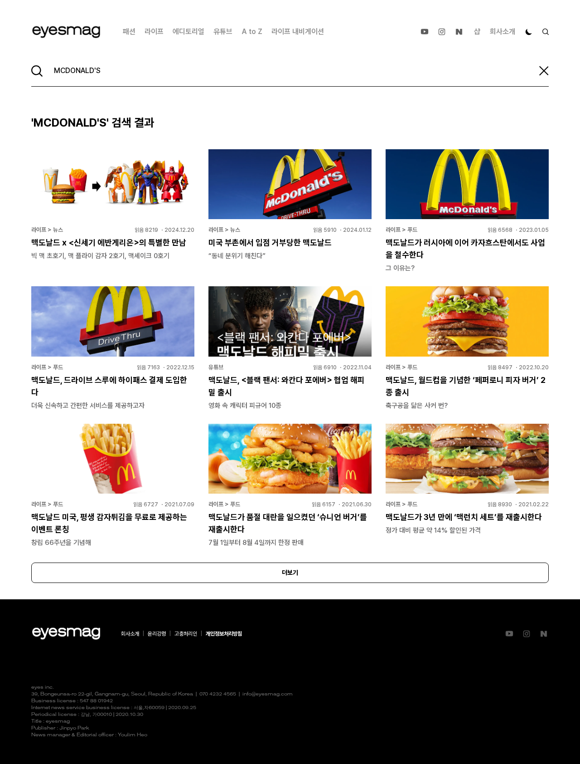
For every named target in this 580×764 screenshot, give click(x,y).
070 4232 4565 (217, 694)
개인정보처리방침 (224, 634)
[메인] (66, 32)
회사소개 (502, 31)
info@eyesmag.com (267, 694)
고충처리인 (185, 634)
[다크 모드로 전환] (529, 32)
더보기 (290, 572)
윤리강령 (157, 634)
